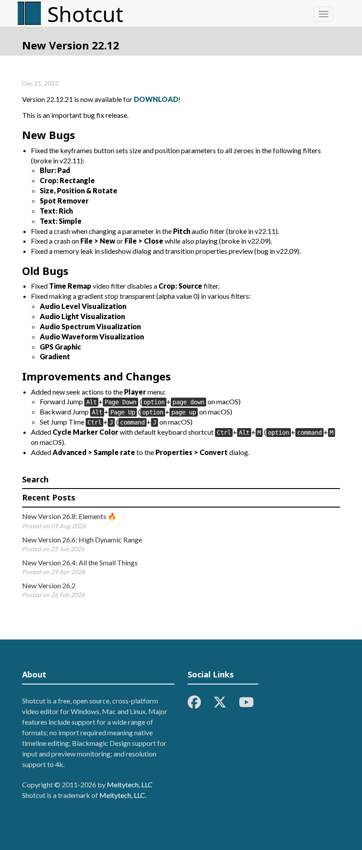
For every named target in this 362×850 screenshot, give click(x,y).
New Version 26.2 (48, 585)
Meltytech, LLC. (123, 795)
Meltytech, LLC (130, 784)
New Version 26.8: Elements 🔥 (69, 516)
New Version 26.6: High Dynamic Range (82, 539)
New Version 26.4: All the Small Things (80, 562)
